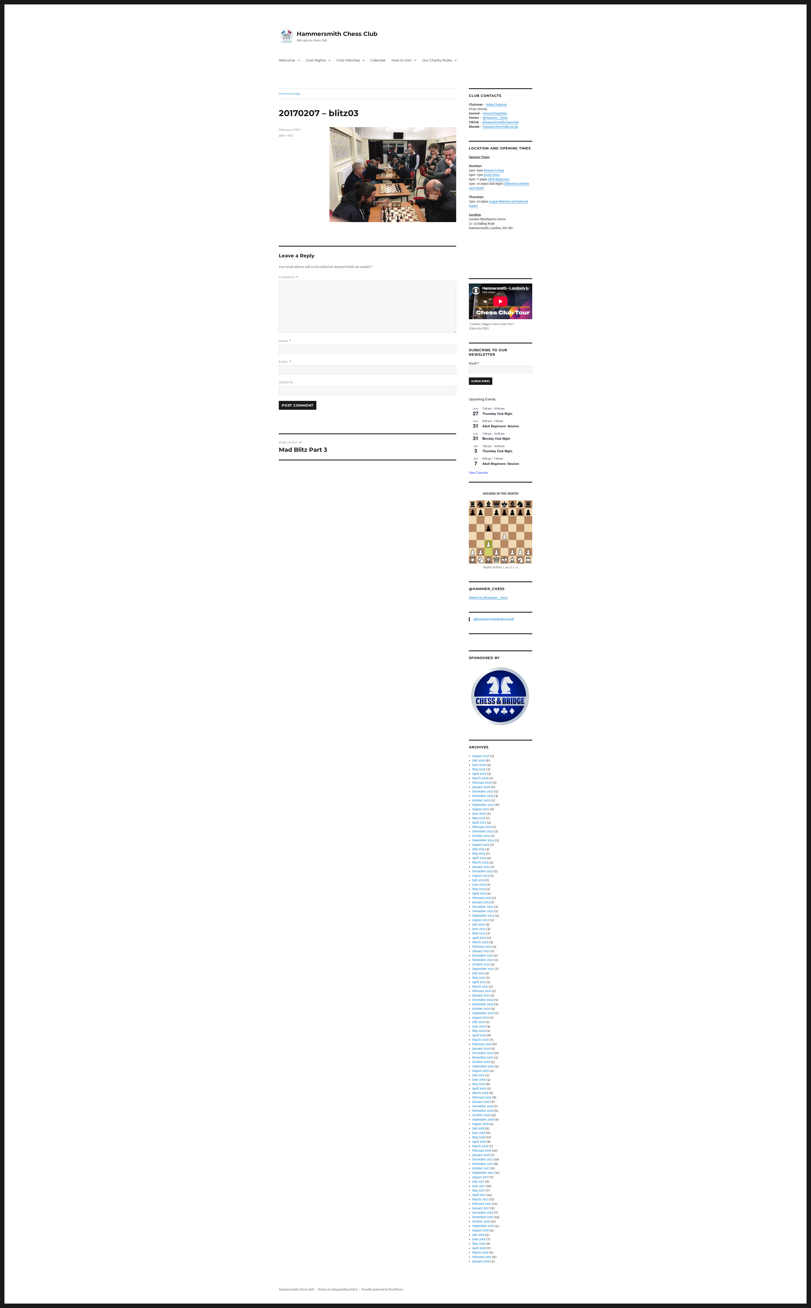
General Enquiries (495, 113)
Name (285, 341)
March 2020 (480, 1040)
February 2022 (482, 946)
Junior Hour (492, 175)
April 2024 (479, 858)
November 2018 (482, 1111)
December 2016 (482, 1212)
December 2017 (482, 1159)
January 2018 (481, 1155)
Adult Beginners (498, 179)
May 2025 (478, 818)
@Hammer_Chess (495, 118)
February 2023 (481, 898)
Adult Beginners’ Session (500, 426)
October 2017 (481, 1168)
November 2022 (483, 911)
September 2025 (483, 805)
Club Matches (348, 60)
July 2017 (478, 1181)
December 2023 (482, 871)
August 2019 (480, 1071)
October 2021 (481, 964)
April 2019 (479, 1088)
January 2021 (481, 995)
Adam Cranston (496, 104)
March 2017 (480, 1199)
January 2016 (481, 1261)
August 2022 (480, 920)
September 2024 (483, 840)
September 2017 (483, 1173)
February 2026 (482, 782)
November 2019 (482, 1057)
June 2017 (478, 1186)
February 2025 (482, 827)
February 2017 (481, 1204)
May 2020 (478, 1031)
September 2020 (483, 1013)
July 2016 (478, 1235)
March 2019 (480, 1093)
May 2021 (478, 978)
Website (286, 382)
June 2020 (479, 1026)
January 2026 (481, 787)
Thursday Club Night (497, 413)
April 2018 (479, 1142)
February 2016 (481, 1257)
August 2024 (480, 845)
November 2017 (482, 1164)
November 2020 (483, 1004)
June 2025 (479, 813)
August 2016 (480, 1230)
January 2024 (481, 867)
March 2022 (480, 942)
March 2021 (480, 986)
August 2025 (480, 809)
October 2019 (481, 1062)
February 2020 (482, 1044)
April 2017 (479, 1195)
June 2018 (478, 1133)
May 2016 (478, 1244)
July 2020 (478, 1022)
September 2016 (483, 1226)
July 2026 (478, 760)
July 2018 (478, 1128)
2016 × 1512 (286, 135)
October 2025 (481, 800)
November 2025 (483, 796)
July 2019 (478, 1075)
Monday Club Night (496, 438)
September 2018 (483, 1119)
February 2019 (481, 1097)
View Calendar (478, 472)
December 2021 (482, 955)
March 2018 (480, 1146)
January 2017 (481, 1208)
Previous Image (289, 93)
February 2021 (481, 991)
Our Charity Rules (437, 60)
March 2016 (480, 1252)
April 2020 (479, 1035)
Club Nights (316, 60)
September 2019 (483, 1066)
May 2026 (479, 769)
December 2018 (482, 1106)
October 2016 (481, 1221)
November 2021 (482, 960)
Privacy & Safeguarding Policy (338, 1289)
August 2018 (480, 1124)
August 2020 (480, 1017)
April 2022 (479, 938)
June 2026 (479, 765)
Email (285, 362)
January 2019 (481, 1102)
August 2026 (480, 756)
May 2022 (478, 933)
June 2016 (479, 1239)
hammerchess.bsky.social (500, 127)
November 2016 (482, 1217)
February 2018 (481, 1150)
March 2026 (480, 778)
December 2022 (482, 907)
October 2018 (481, 1115)
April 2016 (479, 1248)
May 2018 (478, 1137)
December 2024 (482, 831)
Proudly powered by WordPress (382, 1289)
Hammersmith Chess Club (337, 33)
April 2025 (479, 822)
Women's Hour (494, 170)
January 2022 (481, 951)
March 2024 (480, 862)
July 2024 (478, 849)
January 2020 (481, 1048)
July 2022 (478, 924)
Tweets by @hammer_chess (488, 598)
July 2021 (478, 973)
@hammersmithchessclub (500, 122)
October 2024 (481, 836)
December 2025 (482, 791)
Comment (288, 277)
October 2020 (481, 1009)
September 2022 (483, 915)
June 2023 (479, 884)
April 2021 (479, 982)
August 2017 (480, 1177)
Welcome (287, 60)
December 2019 (482, 1053)
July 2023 (478, 880)
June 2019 (479, 1079)
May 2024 (478, 853)
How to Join (402, 60)
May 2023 (478, 889)
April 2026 (479, 774)
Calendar (378, 60)
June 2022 (479, 929)
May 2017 (478, 1190)
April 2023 (479, 893)
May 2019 (478, 1084)
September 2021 (483, 969)
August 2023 (480, 876)
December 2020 (482, 1000)
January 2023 (481, 902)
